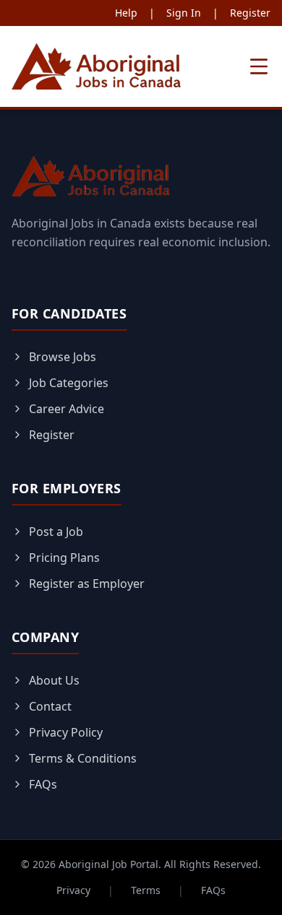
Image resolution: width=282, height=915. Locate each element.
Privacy (73, 890)
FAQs (43, 784)
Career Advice (66, 409)
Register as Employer (87, 583)
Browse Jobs (62, 357)
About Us (54, 680)
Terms (146, 890)
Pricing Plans (64, 557)
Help (126, 12)
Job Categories (68, 383)
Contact (50, 706)
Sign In (183, 12)
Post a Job (56, 531)
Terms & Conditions (83, 758)
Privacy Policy (66, 732)
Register (250, 12)
